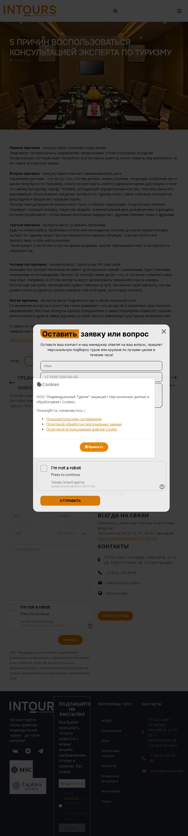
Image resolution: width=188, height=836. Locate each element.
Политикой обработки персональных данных (84, 424)
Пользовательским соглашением (74, 419)
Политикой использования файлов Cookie (81, 429)
